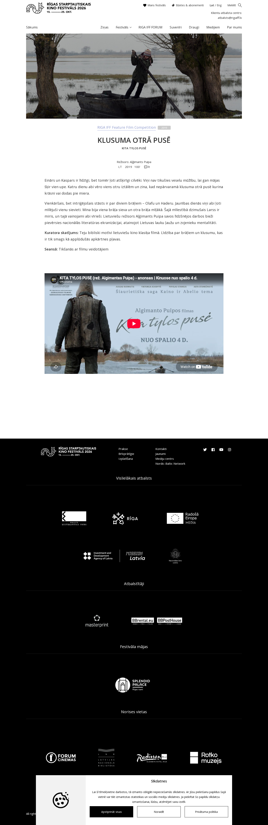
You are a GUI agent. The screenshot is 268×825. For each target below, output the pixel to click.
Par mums (234, 27)
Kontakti (161, 449)
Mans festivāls (157, 5)
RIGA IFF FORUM (150, 27)
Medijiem (213, 27)
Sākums (32, 27)
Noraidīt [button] (159, 812)
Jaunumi (160, 454)
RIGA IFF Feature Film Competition (126, 127)
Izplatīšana (126, 459)
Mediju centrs (164, 459)
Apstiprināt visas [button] (111, 812)
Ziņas (104, 27)
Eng (219, 5)
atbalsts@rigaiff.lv (230, 18)
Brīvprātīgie (126, 454)
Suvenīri (176, 27)
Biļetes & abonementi (190, 5)
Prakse (123, 449)
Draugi (194, 27)
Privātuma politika (206, 812)
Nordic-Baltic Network (170, 463)
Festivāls (122, 27)
